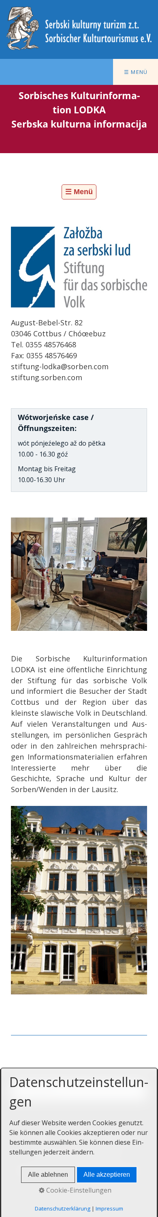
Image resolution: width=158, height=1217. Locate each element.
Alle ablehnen (48, 1174)
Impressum (109, 1208)
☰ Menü (136, 72)
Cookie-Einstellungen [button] (78, 1190)
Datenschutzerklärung (62, 1208)
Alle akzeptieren (106, 1174)
